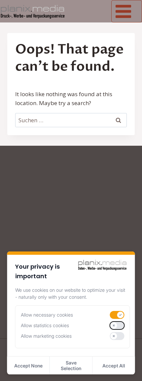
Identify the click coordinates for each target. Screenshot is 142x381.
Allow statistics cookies (45, 325)
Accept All (113, 365)
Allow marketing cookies (46, 336)
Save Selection (71, 365)
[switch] (117, 315)
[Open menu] (126, 11)
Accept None (28, 365)
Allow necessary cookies (47, 315)
